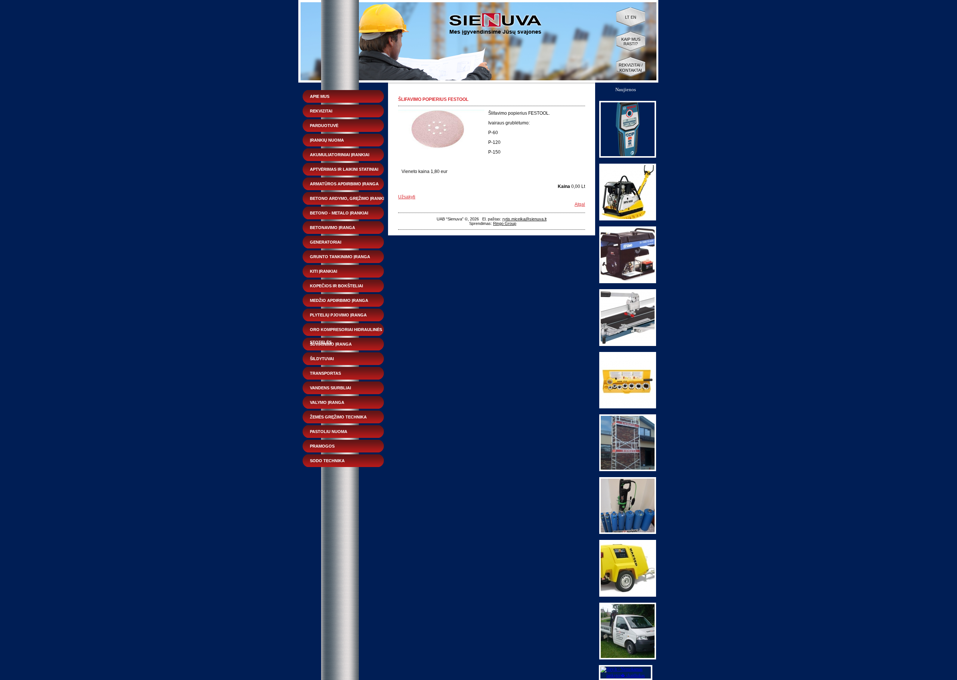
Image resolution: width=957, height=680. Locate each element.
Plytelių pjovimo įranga (338, 315)
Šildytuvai (322, 358)
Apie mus (319, 96)
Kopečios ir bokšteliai (336, 286)
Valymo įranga (327, 402)
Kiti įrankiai (323, 271)
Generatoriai (325, 242)
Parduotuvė (324, 125)
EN (633, 17)
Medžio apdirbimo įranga (339, 300)
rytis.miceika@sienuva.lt (524, 219)
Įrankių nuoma (327, 140)
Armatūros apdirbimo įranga (344, 184)
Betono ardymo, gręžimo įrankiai (349, 198)
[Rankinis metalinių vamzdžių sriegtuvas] (627, 406)
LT (627, 17)
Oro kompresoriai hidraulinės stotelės (346, 331)
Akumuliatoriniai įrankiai (339, 154)
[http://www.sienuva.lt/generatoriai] (627, 281)
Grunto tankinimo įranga (340, 256)
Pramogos (322, 446)
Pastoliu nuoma (328, 431)
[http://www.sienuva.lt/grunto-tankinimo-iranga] (627, 219)
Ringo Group (504, 223)
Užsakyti (406, 197)
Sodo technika (327, 460)
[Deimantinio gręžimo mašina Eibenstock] (627, 532)
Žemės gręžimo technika (338, 417)
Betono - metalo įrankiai (339, 213)
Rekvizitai (321, 111)
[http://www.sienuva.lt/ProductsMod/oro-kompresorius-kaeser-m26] (627, 595)
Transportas (325, 373)
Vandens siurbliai (330, 388)
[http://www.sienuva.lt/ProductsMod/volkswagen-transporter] (627, 658)
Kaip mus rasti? (630, 41)
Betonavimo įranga (332, 227)
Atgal (580, 204)
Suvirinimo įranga (331, 344)
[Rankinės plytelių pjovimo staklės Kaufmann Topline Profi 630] (627, 344)
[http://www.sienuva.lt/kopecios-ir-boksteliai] (627, 469)
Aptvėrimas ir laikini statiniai (344, 169)
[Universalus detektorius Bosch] (627, 156)
